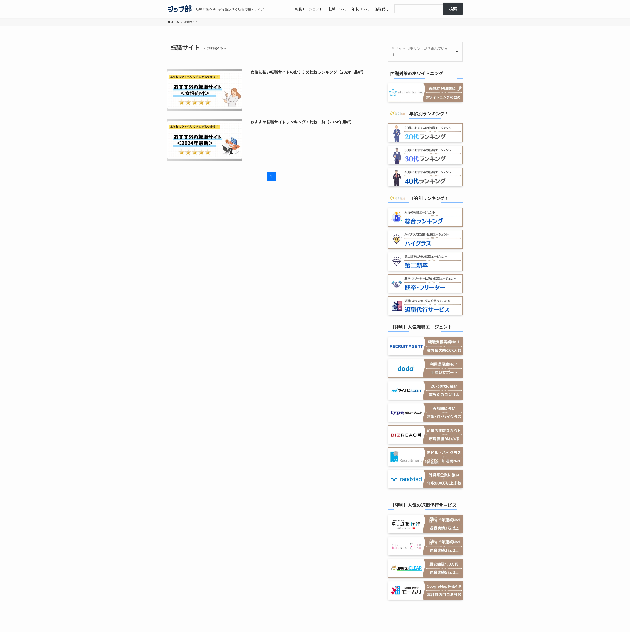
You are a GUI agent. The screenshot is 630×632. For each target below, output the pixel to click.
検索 (453, 9)
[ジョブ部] (179, 9)
